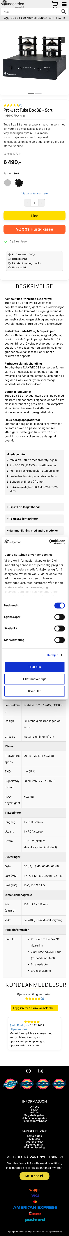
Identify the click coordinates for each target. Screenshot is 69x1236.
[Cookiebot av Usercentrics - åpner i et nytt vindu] (49, 541)
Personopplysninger (34, 1120)
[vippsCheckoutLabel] (34, 229)
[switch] (59, 617)
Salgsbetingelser (34, 1115)
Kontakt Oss (34, 1135)
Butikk (34, 1109)
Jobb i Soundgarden (34, 1118)
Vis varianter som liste (35, 193)
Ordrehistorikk (34, 1141)
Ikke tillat (34, 691)
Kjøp (34, 215)
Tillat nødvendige (34, 679)
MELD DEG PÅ (34, 1176)
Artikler (34, 1112)
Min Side (34, 1138)
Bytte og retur (34, 1144)
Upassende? (19, 1029)
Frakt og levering (34, 1147)
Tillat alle (34, 667)
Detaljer (52, 655)
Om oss (34, 1106)
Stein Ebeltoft (18, 1025)
